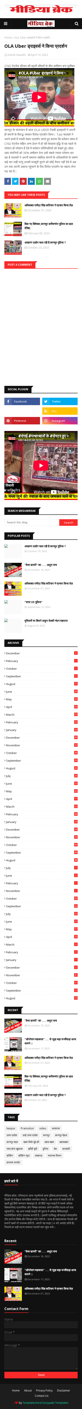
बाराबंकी (66, 1149)
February (41, 661)
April (41, 707)
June (41, 692)
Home (8, 37)
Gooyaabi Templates (55, 1403)
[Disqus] (41, 323)
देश (55, 1149)
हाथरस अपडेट (13, 1162)
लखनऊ (38, 1155)
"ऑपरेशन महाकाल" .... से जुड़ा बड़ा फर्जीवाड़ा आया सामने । (50, 1041)
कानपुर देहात (61, 1135)
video (42, 1128)
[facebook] (22, 401)
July (41, 776)
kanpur (11, 1128)
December (41, 653)
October (41, 669)
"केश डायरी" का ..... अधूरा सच (40, 565)
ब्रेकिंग (10, 1155)
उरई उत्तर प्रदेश (30, 1135)
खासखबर (63, 1142)
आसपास (56, 1128)
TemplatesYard (32, 1403)
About (28, 1390)
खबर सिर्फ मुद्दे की (31, 1142)
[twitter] (60, 401)
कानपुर (46, 1135)
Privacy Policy (44, 1390)
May (41, 699)
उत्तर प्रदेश (12, 1135)
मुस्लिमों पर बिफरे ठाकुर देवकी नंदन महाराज (46, 621)
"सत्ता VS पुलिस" (33, 602)
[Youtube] (22, 411)
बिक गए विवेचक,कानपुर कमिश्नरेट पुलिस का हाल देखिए (48, 226)
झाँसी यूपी (32, 1149)
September (41, 676)
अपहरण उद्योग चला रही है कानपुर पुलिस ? (45, 242)
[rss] (60, 411)
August (41, 684)
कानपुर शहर (12, 1142)
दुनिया (45, 1149)
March (41, 715)
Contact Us (41, 1396)
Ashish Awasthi (16, 55)
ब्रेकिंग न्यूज (24, 1155)
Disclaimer (63, 1390)
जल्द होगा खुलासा (15, 1149)
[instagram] (60, 420)
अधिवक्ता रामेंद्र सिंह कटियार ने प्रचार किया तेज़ (48, 205)
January (41, 730)
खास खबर (49, 1142)
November (41, 745)
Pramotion (27, 1128)
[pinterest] (22, 420)
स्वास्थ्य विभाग (54, 1155)
